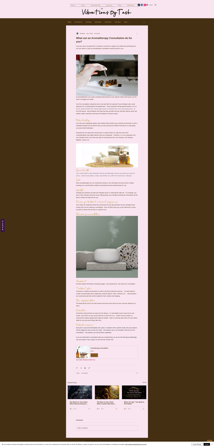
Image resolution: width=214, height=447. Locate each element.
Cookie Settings (197, 444)
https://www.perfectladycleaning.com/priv (136, 444)
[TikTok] (139, 5)
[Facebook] (142, 5)
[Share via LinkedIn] (85, 368)
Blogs (69, 22)
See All (144, 382)
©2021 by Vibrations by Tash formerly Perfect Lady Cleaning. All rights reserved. (107, 441)
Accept (207, 444)
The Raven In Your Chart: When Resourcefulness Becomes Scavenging (79, 403)
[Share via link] (89, 368)
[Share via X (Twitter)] (81, 368)
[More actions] (137, 33)
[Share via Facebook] (77, 368)
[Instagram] (145, 5)
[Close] (212, 444)
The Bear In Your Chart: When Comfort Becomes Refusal (105, 403)
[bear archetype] (107, 392)
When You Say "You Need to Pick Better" (134, 403)
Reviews (3, 225)
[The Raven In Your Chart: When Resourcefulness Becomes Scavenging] (80, 392)
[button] (156, 5)
